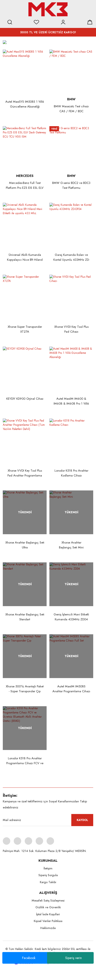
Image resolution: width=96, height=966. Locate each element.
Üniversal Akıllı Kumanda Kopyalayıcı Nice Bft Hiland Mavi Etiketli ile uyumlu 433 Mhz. (25, 257)
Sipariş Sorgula (48, 875)
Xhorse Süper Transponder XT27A (25, 329)
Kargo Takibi (48, 882)
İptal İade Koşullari (48, 914)
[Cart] (89, 22)
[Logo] (48, 9)
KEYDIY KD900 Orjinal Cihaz (24, 398)
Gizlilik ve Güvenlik (48, 907)
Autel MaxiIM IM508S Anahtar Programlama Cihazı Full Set (71, 689)
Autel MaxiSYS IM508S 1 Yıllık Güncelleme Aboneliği (24, 104)
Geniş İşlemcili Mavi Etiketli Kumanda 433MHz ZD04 (71, 616)
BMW (71, 99)
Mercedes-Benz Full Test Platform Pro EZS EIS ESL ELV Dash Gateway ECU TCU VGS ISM (24, 185)
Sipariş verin (73, 958)
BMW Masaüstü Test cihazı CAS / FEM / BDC (71, 108)
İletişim (48, 868)
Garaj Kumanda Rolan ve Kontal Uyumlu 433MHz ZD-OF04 (71, 257)
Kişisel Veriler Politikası (48, 921)
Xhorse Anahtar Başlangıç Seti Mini (71, 545)
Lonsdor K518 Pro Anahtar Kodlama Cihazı (71, 473)
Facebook (28, 958)
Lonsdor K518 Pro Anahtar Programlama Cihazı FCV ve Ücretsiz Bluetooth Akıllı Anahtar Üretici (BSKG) (24, 761)
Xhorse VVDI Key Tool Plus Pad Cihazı (71, 329)
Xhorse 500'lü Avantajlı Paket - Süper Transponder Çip (25, 688)
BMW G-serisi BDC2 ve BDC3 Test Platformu (71, 185)
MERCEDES (25, 175)
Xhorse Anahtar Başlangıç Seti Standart (24, 616)
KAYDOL (82, 820)
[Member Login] (63, 22)
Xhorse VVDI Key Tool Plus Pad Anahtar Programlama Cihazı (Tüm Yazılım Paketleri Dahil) (24, 473)
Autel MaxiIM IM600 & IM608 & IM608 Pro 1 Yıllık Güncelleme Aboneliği (71, 401)
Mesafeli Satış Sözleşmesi (48, 900)
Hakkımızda (48, 928)
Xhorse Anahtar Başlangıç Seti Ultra (24, 545)
